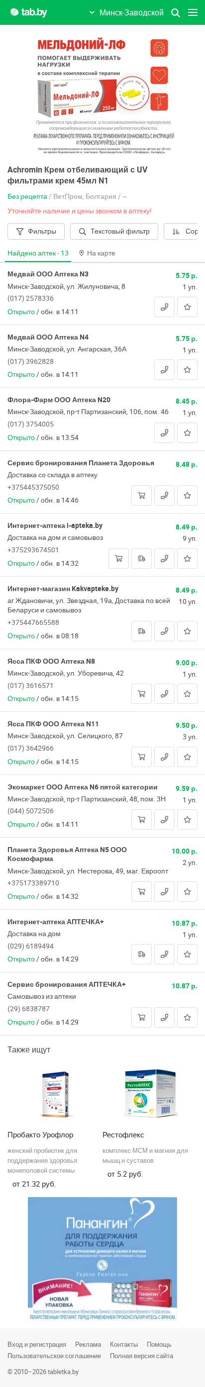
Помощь (159, 1344)
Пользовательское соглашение (54, 1355)
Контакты (124, 1344)
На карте (101, 253)
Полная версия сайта (141, 1355)
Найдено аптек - (38, 253)
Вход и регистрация (36, 1344)
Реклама (88, 1344)
